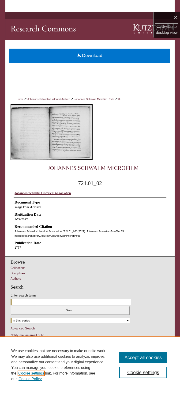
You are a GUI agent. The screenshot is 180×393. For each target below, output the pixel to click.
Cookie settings (31, 373)
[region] (90, 364)
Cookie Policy (30, 379)
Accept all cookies (143, 357)
